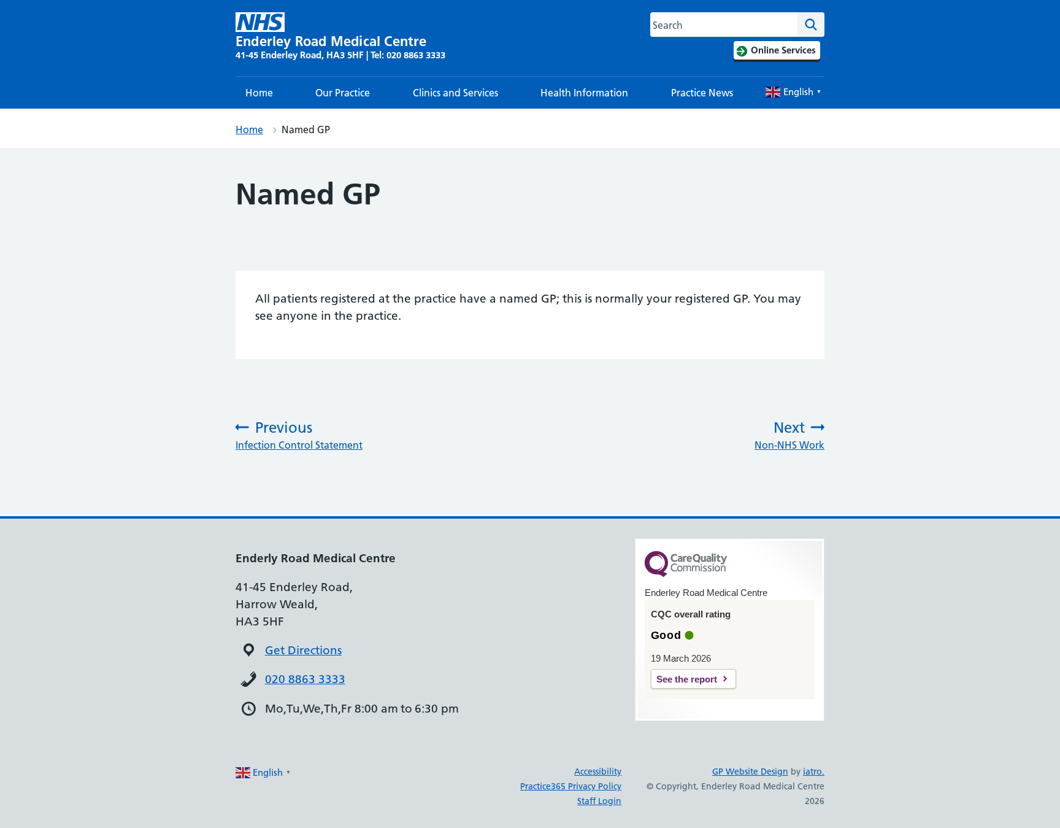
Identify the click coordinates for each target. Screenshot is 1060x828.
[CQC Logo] (686, 574)
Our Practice (342, 93)
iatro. (813, 771)
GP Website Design (750, 771)
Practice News (702, 93)
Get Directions (303, 650)
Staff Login (599, 801)
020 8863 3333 (305, 679)
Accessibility (597, 771)
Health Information (584, 93)
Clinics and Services (455, 93)
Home (259, 93)
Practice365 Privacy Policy (570, 786)
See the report (686, 679)
